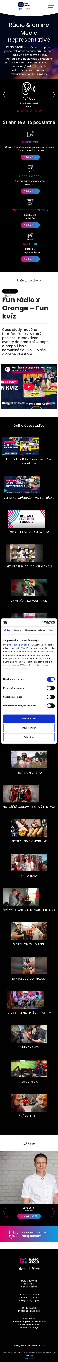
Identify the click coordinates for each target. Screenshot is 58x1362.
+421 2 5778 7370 (31, 1294)
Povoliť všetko (29, 718)
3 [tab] (27, 112)
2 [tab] (23, 112)
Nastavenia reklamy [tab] (35, 630)
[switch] (51, 688)
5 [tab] (36, 112)
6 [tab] (41, 112)
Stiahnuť (28, 157)
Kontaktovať (27, 1216)
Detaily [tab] (17, 630)
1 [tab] (18, 112)
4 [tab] (32, 112)
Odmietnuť (29, 737)
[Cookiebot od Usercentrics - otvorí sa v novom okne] (42, 622)
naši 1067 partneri (18, 645)
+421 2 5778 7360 (30, 1297)
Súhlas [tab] (6, 630)
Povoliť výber (29, 728)
